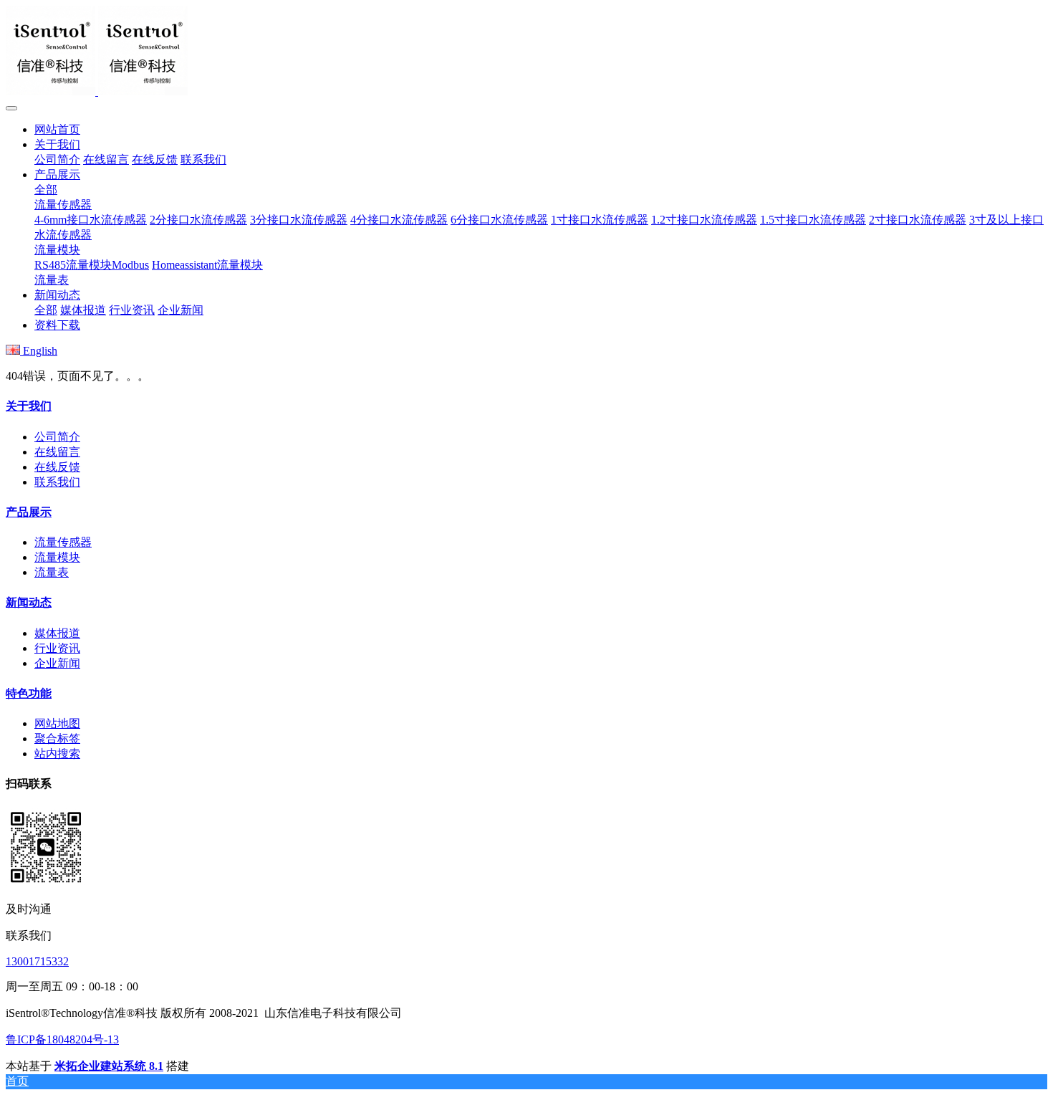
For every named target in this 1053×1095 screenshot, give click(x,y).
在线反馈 (57, 467)
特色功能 (29, 693)
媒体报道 (57, 633)
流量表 (51, 572)
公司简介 (57, 437)
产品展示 (29, 512)
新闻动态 (29, 602)
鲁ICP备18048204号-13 (62, 1039)
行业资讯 (57, 648)
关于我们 (29, 406)
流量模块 (57, 557)
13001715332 (37, 961)
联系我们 (57, 482)
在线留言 (57, 452)
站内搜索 (57, 753)
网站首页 (57, 129)
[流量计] (526, 52)
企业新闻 (57, 663)
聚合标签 (57, 738)
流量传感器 (63, 542)
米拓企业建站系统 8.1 (108, 1066)
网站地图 (57, 723)
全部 (45, 189)
